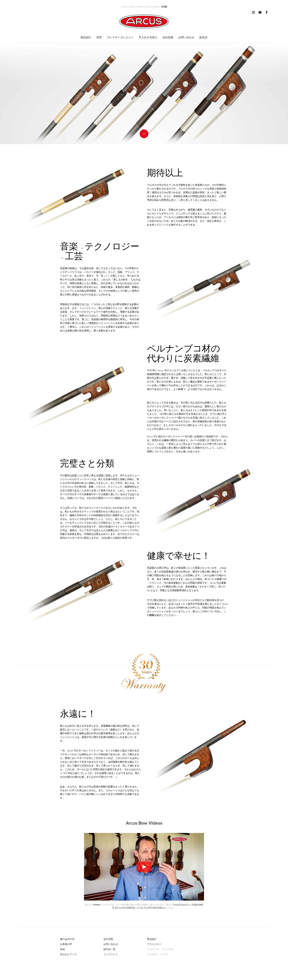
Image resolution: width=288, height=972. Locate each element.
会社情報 (108, 939)
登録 (62, 949)
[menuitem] (86, 37)
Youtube (96, 905)
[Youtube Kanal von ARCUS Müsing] (144, 899)
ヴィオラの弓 (167, 949)
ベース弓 (164, 954)
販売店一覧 (110, 949)
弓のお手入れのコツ (181, 905)
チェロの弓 (152, 954)
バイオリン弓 (153, 949)
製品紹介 (152, 939)
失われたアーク (68, 954)
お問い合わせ (111, 944)
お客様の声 (66, 944)
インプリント (111, 954)
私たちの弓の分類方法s (125, 908)
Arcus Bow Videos (144, 823)
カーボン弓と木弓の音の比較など (151, 908)
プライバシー (154, 944)
